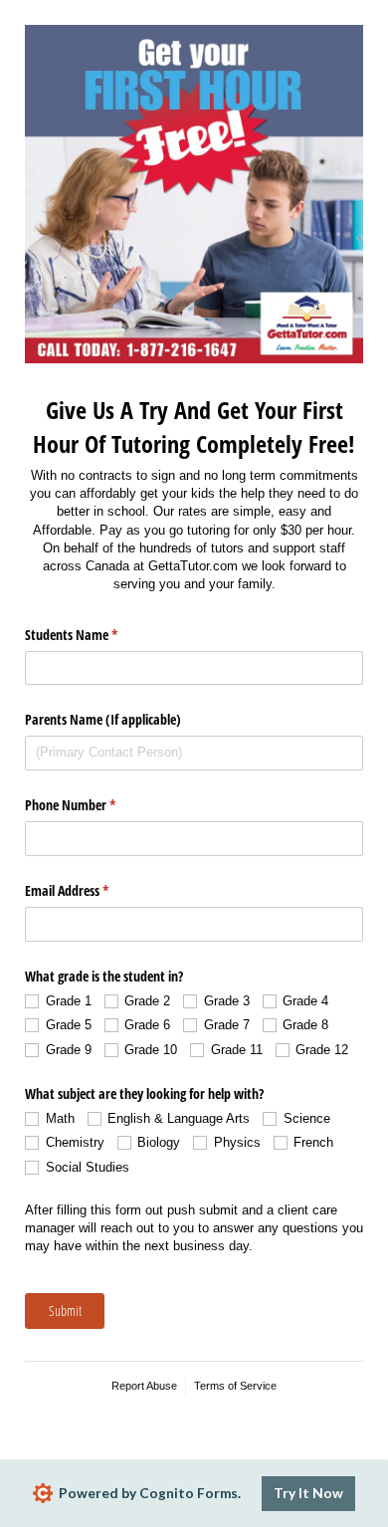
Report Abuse (144, 1386)
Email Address (90, 890)
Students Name (94, 634)
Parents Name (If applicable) (103, 719)
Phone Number (93, 804)
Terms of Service (235, 1386)
